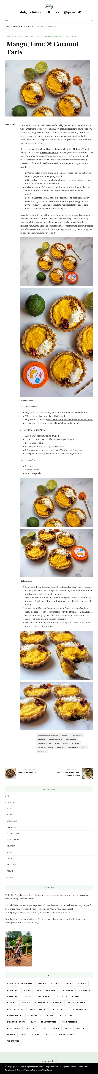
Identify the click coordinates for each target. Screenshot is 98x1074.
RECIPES (66, 36)
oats (33, 1022)
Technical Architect (37, 919)
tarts (84, 747)
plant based (13, 1028)
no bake (75, 743)
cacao (27, 990)
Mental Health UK (49, 152)
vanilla (36, 1035)
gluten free (71, 739)
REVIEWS (9, 877)
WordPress (47, 1070)
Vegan (10, 871)
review (55, 1028)
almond (42, 984)
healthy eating (15, 1009)
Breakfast (12, 821)
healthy (57, 1003)
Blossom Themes (24, 1070)
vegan (49, 1035)
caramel (50, 990)
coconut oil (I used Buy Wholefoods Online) (59, 423)
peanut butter (48, 1022)
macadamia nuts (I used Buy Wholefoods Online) (70, 419)
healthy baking (76, 1003)
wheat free (13, 1041)
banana (68, 984)
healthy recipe (44, 743)
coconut (65, 735)
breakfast (12, 990)
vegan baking (66, 1035)
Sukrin (80, 1028)
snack (68, 1028)
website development (71, 919)
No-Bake (11, 852)
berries (82, 984)
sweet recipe (72, 747)
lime (57, 743)
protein (30, 1028)
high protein (80, 1009)
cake (38, 990)
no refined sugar (45, 747)
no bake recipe (68, 1016)
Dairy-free (34, 36)
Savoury (11, 859)
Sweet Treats (76, 36)
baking (55, 984)
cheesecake (66, 990)
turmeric (42, 751)
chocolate (84, 990)
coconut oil (44, 996)
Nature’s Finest (81, 149)
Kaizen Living (14, 1016)
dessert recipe (55, 739)
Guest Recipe (13, 840)
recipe (60, 747)
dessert (41, 739)
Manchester (34, 1016)
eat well (11, 1003)
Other (8, 809)
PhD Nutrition (69, 1022)
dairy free (77, 735)
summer (11, 1035)
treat (24, 1035)
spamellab (9, 125)
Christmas (13, 996)
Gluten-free (46, 36)
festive (26, 1003)
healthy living (38, 1009)
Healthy (57, 36)
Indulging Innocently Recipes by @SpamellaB (49, 12)
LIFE (7, 796)
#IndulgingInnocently (48, 735)
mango (65, 743)
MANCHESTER (11, 802)
